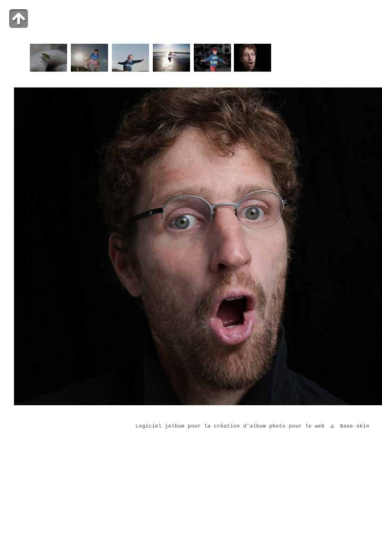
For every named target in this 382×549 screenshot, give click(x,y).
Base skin (354, 426)
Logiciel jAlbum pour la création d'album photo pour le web (230, 426)
